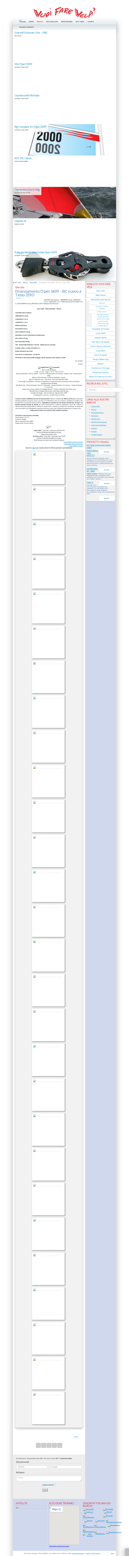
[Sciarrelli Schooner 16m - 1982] (64, 45)
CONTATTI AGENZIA (96, 434)
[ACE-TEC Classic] (64, 171)
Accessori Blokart (103, 325)
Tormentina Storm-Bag (27, 189)
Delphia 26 (20, 221)
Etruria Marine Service (97, 412)
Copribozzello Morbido (26, 95)
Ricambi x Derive (102, 311)
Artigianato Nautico (101, 372)
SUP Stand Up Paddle (100, 342)
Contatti (90, 21)
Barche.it (93, 409)
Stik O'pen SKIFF (23, 64)
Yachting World (95, 406)
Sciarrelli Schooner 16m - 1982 (30, 32)
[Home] (64, 12)
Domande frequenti (26, 27)
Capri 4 (90, 482)
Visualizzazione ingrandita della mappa (59, 1546)
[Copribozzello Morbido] (64, 108)
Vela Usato (100, 291)
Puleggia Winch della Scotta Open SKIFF (35, 252)
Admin (112, 1553)
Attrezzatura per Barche (100, 299)
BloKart (101, 364)
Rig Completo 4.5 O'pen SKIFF (30, 127)
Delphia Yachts (101, 337)
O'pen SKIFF (18, 298)
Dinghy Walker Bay (100, 359)
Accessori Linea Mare (103, 321)
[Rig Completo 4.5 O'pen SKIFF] (64, 140)
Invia (44, 1490)
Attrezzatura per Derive (103, 314)
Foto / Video (80, 21)
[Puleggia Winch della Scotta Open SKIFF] (64, 265)
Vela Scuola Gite (52, 21)
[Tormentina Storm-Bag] (64, 202)
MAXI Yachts (101, 295)
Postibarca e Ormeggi (101, 368)
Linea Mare (100, 350)
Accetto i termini (47, 1485)
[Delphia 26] (64, 234)
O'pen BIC (94, 428)
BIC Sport (94, 431)
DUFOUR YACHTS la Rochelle (99, 422)
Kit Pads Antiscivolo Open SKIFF (99, 446)
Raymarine (102, 303)
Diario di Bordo (67, 21)
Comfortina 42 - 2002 (92, 470)
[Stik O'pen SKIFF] (64, 77)
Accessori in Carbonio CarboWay (102, 307)
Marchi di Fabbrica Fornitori (100, 376)
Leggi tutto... (107, 451)
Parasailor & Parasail (100, 329)
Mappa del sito (96, 1553)
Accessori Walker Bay (103, 323)
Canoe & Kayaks (100, 355)
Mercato (40, 21)
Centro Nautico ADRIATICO (98, 425)
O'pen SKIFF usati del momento (73, 442)
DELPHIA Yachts (95, 419)
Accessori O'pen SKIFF (103, 316)
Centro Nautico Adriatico (100, 346)
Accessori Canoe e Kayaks (103, 319)
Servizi (31, 21)
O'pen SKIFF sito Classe (76, 446)
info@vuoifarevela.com (78, 1553)
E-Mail (33, 448)
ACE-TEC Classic (23, 158)
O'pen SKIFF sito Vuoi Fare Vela (73, 444)
